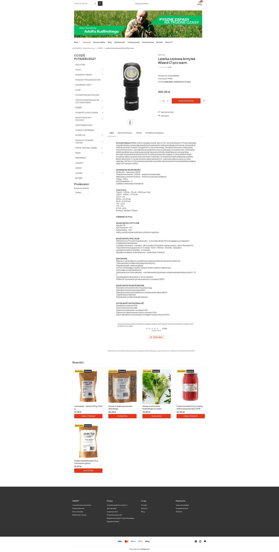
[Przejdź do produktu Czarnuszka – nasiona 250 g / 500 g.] (88, 386)
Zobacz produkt (88, 416)
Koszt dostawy (77, 512)
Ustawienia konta (182, 508)
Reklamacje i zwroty (79, 515)
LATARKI (100, 48)
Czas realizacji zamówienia (81, 505)
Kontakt (144, 505)
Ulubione (179, 512)
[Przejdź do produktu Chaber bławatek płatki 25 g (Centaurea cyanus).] (88, 441)
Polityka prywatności (114, 515)
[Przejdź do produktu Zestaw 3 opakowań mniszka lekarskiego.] (122, 386)
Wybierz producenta (81, 188)
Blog (143, 512)
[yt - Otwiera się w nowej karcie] (205, 541)
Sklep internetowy (138, 549)
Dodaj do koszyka (186, 101)
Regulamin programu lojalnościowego (120, 518)
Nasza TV (144, 508)
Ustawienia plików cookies (116, 505)
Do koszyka (122, 416)
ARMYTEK (161, 55)
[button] (100, 3)
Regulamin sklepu (113, 521)
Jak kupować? (112, 508)
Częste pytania (112, 512)
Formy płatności (78, 508)
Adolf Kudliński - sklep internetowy (83, 48)
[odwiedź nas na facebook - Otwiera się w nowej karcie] (196, 541)
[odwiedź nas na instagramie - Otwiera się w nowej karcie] (200, 541)
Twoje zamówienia (182, 505)
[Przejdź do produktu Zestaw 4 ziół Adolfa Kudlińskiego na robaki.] (156, 386)
